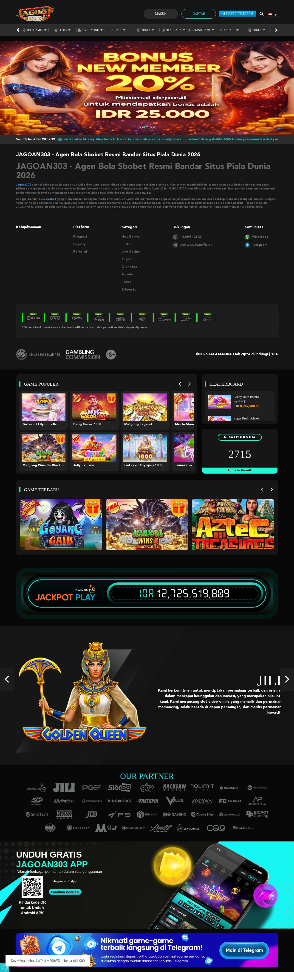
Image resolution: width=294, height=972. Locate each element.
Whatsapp (260, 237)
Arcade (229, 30)
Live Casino (90, 30)
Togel (145, 30)
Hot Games (35, 30)
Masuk (161, 13)
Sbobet (51, 199)
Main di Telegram (239, 13)
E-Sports (129, 289)
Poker (257, 30)
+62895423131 (191, 237)
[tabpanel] (147, 88)
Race (118, 30)
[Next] (190, 384)
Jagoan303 (23, 184)
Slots (63, 30)
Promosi (80, 236)
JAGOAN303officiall (196, 245)
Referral (80, 251)
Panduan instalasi (65, 892)
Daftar (198, 13)
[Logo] (35, 14)
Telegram (259, 245)
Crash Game (201, 30)
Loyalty (79, 244)
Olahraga (174, 30)
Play (85, 597)
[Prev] (180, 384)
